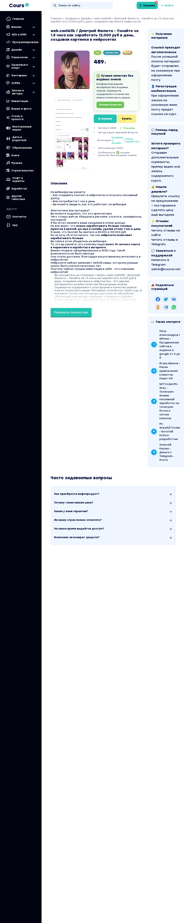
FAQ (15, 225)
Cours (18, 5)
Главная (18, 18)
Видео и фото (21, 108)
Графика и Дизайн (78, 18)
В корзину (105, 118)
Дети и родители (19, 139)
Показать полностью (71, 312)
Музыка (16, 163)
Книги (15, 155)
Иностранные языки (21, 128)
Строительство (22, 170)
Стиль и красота (17, 118)
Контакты (19, 216)
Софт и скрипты (18, 179)
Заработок (19, 188)
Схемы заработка (132, 140)
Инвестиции (19, 101)
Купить (127, 118)
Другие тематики (18, 198)
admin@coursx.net (165, 269)
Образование (22, 147)
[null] (158, 299)
